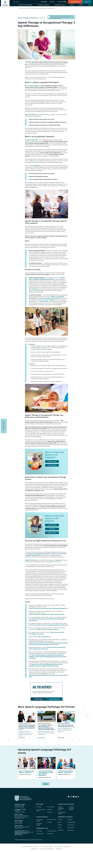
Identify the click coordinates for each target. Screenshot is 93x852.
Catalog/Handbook (71, 822)
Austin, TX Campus (19, 820)
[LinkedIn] (76, 797)
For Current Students (62, 1)
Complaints (70, 819)
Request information (30, 560)
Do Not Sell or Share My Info (47, 848)
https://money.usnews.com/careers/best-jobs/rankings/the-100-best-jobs (48, 625)
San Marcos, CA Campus (20, 804)
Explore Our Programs (25, 4)
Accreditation (67, 846)
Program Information (52, 461)
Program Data (58, 846)
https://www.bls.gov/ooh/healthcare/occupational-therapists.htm (46, 614)
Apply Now (87, 1)
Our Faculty (49, 812)
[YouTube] (74, 797)
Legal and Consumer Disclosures (31, 846)
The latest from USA (23, 8)
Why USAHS (39, 804)
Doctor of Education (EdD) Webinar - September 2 (26, 771)
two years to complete (48, 300)
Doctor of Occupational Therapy (47, 298)
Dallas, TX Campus (19, 825)
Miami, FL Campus (19, 814)
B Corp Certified (50, 806)
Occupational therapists (31, 140)
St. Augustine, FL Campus (20, 809)
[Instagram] (71, 797)
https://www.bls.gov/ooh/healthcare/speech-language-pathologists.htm (48, 608)
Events (81, 4)
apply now (59, 560)
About (72, 4)
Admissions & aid (42, 828)
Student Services (42, 817)
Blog (89, 4)
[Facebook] (69, 797)
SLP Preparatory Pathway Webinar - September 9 (65, 771)
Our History (38, 806)
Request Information (52, 465)
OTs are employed (35, 165)
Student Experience (43, 4)
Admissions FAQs (40, 833)
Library (59, 827)
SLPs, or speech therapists (32, 85)
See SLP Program (38, 699)
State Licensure (71, 830)
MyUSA (59, 822)
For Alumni (52, 1)
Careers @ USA (44, 1)
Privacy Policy (34, 848)
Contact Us (60, 819)
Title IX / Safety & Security (47, 846)
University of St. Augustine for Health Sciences (32, 839)
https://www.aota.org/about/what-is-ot (48, 629)
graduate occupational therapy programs (38, 553)
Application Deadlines (52, 831)
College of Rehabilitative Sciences (61, 808)
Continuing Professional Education (71, 808)
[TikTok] (78, 797)
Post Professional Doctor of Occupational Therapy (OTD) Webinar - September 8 (45, 773)
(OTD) (58, 298)
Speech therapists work (31, 114)
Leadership (49, 809)
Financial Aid (50, 833)
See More (45, 784)
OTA (45, 349)
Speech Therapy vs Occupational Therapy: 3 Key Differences (41, 8)
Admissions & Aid (60, 4)
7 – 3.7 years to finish (42, 301)
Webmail (60, 825)
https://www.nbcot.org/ (44, 637)
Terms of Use (59, 848)
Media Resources (71, 827)
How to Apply (52, 528)
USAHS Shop (60, 830)
